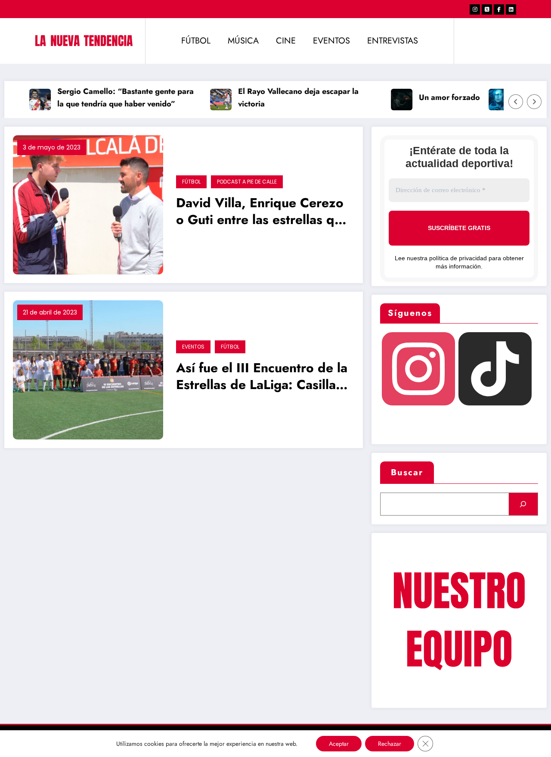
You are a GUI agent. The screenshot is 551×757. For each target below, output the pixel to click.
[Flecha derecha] (534, 102)
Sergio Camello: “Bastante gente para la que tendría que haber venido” (118, 97)
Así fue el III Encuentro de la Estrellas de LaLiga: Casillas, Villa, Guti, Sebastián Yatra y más (262, 377)
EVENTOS (331, 40)
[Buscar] (523, 504)
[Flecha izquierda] (516, 102)
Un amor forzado (442, 97)
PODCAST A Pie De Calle (247, 181)
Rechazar (389, 743)
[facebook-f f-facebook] (499, 9)
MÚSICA (243, 40)
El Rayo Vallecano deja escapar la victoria (291, 97)
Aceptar (339, 743)
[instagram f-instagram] (475, 9)
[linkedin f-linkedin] (511, 9)
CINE (286, 40)
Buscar (407, 472)
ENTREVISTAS (392, 40)
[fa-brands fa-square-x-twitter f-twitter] (487, 9)
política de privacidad (458, 258)
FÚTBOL (195, 40)
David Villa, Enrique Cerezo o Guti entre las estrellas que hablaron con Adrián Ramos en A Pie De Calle (262, 212)
